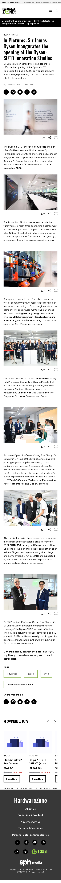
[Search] (57, 11)
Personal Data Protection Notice (30, 834)
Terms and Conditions (30, 828)
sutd (46, 673)
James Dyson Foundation (20, 684)
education (12, 673)
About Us (30, 808)
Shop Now (11, 778)
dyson (31, 673)
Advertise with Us (30, 821)
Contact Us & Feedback (30, 815)
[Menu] (50, 11)
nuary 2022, (12, 160)
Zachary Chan (13, 84)
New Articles (11, 35)
